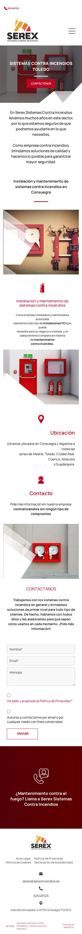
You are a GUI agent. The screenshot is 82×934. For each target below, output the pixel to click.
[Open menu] (72, 31)
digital (70, 927)
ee (66, 927)
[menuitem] (25, 858)
